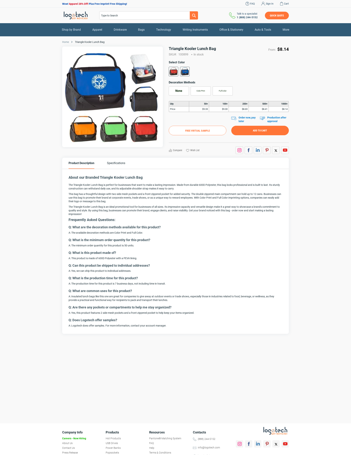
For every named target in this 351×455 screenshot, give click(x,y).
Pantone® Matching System (165, 438)
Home (65, 42)
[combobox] (148, 15)
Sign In (269, 3)
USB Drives (112, 443)
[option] (173, 71)
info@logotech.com (209, 447)
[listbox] (229, 73)
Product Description (81, 163)
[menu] (175, 29)
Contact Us (68, 447)
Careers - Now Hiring (74, 438)
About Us (67, 443)
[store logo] (75, 15)
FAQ (252, 3)
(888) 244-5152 (206, 438)
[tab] (81, 163)
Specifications (116, 163)
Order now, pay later (247, 119)
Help (151, 447)
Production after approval (276, 119)
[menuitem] (71, 29)
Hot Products (113, 438)
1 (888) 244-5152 (247, 17)
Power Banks (113, 447)
